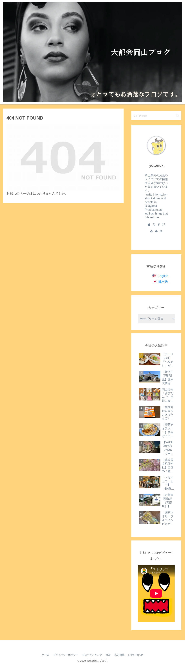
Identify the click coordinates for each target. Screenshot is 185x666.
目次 (108, 654)
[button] (178, 116)
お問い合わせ (135, 654)
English (163, 276)
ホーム (45, 654)
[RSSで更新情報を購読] (161, 231)
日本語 (163, 281)
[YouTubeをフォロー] (151, 231)
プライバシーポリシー (65, 654)
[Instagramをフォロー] (163, 224)
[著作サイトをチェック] (149, 224)
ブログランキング (92, 654)
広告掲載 (119, 654)
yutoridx (156, 165)
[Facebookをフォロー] (158, 224)
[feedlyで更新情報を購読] (156, 231)
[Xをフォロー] (154, 224)
